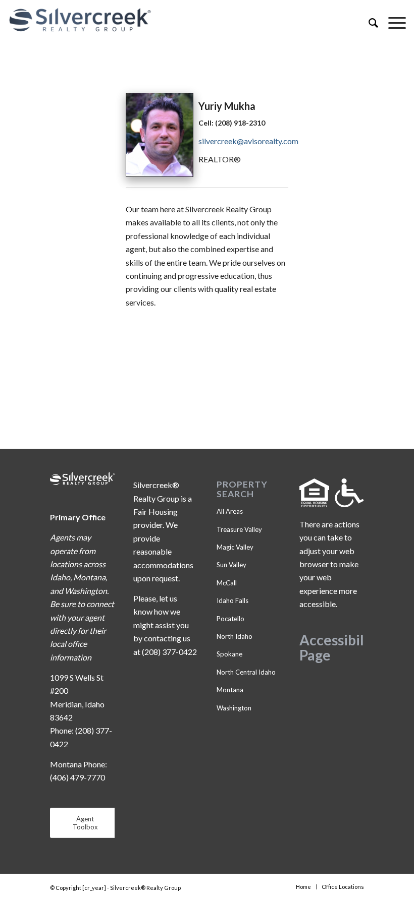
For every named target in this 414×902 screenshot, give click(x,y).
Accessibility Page (340, 647)
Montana (230, 690)
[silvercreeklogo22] (167, 20)
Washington (234, 708)
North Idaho (234, 636)
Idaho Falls (232, 600)
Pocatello (230, 619)
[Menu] (392, 22)
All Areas (230, 511)
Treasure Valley (239, 529)
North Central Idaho (246, 672)
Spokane (229, 654)
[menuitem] (368, 22)
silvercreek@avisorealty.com (248, 141)
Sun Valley (231, 565)
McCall (227, 583)
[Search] (368, 22)
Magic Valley (235, 547)
